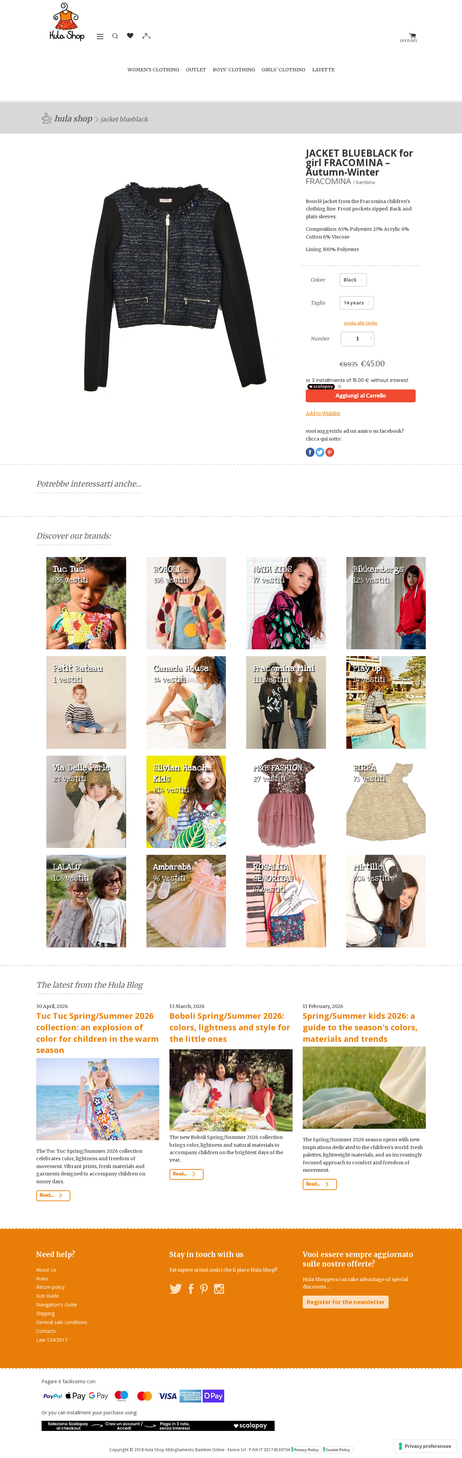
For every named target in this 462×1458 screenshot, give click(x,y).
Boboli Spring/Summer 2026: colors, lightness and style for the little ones (229, 1027)
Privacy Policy (306, 1449)
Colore (317, 280)
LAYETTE (323, 70)
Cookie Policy (338, 1449)
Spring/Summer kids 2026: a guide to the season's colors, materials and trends (360, 1027)
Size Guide (47, 1296)
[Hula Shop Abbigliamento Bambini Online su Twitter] (175, 1290)
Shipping (45, 1313)
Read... (47, 1195)
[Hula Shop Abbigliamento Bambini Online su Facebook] (191, 1290)
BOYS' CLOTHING (234, 70)
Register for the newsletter (346, 1302)
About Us (46, 1269)
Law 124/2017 (51, 1340)
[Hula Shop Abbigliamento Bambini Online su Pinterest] (204, 1290)
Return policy (50, 1287)
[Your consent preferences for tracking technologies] (425, 1446)
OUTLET (196, 70)
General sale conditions (61, 1322)
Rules (42, 1278)
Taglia (317, 303)
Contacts (46, 1331)
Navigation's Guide (56, 1304)
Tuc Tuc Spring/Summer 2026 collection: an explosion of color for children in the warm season (97, 1032)
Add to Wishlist (323, 413)
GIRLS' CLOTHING (283, 70)
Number (319, 339)
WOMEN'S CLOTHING (153, 70)
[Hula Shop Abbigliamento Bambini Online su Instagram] (219, 1290)
